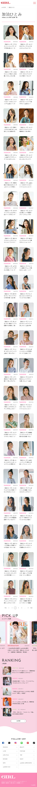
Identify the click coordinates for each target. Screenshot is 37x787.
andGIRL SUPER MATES (26, 763)
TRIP (21, 755)
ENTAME (5, 759)
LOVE (4, 751)
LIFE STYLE (6, 755)
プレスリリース (4, 781)
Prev (6, 607)
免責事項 (3, 782)
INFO (4, 763)
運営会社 (7, 782)
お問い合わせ (12, 782)
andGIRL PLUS (6, 767)
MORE (18, 721)
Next (31, 607)
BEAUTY (22, 747)
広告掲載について (20, 782)
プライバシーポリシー (12, 781)
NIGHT (21, 759)
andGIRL (4, 7)
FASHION (5, 747)
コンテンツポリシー (22, 781)
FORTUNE (22, 751)
